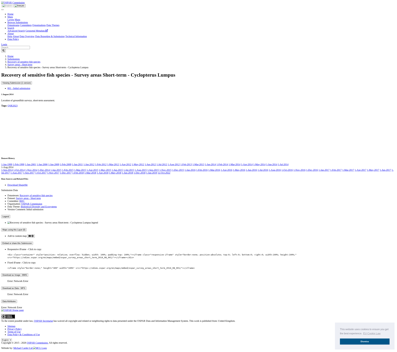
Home (10, 14)
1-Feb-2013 (186, 164)
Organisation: (14, 204)
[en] (7, 5)
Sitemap (11, 326)
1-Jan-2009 (53, 164)
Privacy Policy (14, 329)
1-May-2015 (105, 170)
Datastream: (13, 195)
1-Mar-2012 (113, 164)
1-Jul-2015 (128, 170)
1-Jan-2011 (77, 164)
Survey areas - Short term (19, 64)
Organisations (39, 25)
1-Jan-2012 (88, 164)
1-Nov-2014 (31, 170)
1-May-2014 (259, 164)
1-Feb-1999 (18, 164)
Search (10, 28)
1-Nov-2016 (299, 170)
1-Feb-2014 (222, 164)
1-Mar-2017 (348, 170)
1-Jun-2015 (117, 170)
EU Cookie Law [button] (372, 333)
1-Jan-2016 (190, 170)
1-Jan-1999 (6, 164)
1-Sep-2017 (29, 173)
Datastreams (13, 25)
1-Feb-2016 (202, 170)
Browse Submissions (17, 22)
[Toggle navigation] (2, 9)
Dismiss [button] (365, 341)
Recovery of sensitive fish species (23, 61)
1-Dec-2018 (139, 173)
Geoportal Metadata (35, 30)
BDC (22, 201)
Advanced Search (16, 30)
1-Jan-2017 (324, 170)
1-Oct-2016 (287, 170)
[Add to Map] (31, 236)
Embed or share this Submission (17, 243)
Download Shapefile (17, 185)
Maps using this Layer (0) (13, 230)
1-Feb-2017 (336, 170)
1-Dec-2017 (66, 173)
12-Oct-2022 (164, 173)
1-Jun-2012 (150, 164)
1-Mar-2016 (214, 170)
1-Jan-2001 (30, 164)
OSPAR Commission (31, 204)
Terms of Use (14, 331)
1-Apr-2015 (92, 170)
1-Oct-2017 (41, 173)
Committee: (13, 201)
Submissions (13, 59)
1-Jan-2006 (42, 164)
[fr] (19, 5)
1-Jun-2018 (127, 173)
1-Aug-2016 (275, 170)
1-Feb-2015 (68, 170)
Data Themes (52, 25)
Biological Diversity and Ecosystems (39, 206)
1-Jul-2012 (161, 164)
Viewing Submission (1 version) (16, 83)
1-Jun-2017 (385, 170)
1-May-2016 (239, 170)
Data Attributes (9, 301)
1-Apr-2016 (226, 170)
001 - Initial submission (18, 88)
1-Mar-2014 (234, 164)
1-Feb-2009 (65, 164)
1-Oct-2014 (19, 170)
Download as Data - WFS (13, 288)
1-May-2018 (115, 173)
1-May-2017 (373, 170)
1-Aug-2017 (16, 173)
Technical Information (76, 36)
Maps (10, 17)
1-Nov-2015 (165, 170)
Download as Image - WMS (14, 275)
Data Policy (13, 39)
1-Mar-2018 (90, 173)
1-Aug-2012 (174, 164)
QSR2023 (13, 105)
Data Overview (27, 36)
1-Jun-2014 (271, 164)
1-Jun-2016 (251, 170)
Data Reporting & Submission (50, 36)
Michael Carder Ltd (23, 348)
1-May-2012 (138, 164)
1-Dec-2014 (44, 170)
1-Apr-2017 (360, 170)
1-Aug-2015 (141, 170)
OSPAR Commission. (37, 342)
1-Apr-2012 (125, 164)
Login (4, 44)
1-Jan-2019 (151, 173)
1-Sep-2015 (153, 170)
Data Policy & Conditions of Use (23, 334)
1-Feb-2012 (101, 164)
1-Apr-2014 (247, 164)
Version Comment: (16, 209)
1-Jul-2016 (263, 170)
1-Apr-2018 (102, 173)
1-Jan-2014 (210, 164)
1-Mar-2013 (198, 164)
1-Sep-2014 (7, 170)
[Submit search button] (3, 50)
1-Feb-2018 (78, 173)
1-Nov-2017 (53, 173)
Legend (5, 216)
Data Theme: (13, 206)
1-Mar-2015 (80, 170)
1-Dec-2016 (312, 170)
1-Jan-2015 (55, 170)
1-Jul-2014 (283, 164)
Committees (26, 25)
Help (9, 36)
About (10, 33)
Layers (10, 19)
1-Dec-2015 (178, 170)
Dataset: (11, 198)
